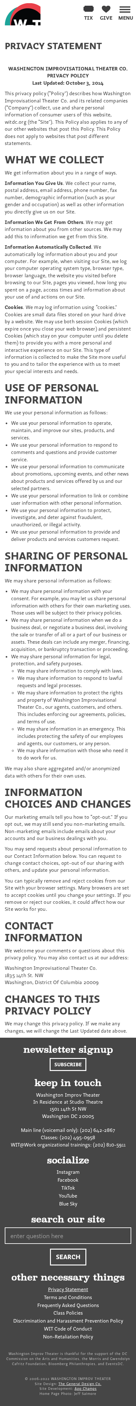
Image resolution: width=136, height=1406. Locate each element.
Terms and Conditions (68, 1297)
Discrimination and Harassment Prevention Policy (68, 1320)
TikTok (68, 1188)
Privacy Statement (68, 1289)
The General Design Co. (80, 1384)
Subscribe (68, 1064)
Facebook (68, 1180)
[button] (125, 12)
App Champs (86, 1388)
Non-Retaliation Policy (68, 1336)
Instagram (68, 1172)
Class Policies (68, 1313)
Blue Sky (68, 1203)
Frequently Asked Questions (68, 1305)
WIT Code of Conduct (68, 1328)
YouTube (68, 1195)
